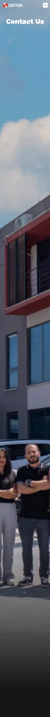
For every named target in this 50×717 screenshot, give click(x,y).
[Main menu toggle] (45, 5)
